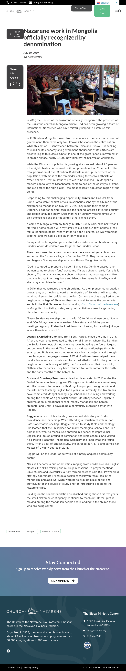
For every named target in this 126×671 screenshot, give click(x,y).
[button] (116, 11)
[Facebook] (8, 651)
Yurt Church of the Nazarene (100, 304)
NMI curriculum (50, 531)
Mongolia (31, 531)
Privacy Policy (31, 667)
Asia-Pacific (14, 531)
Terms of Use (13, 667)
